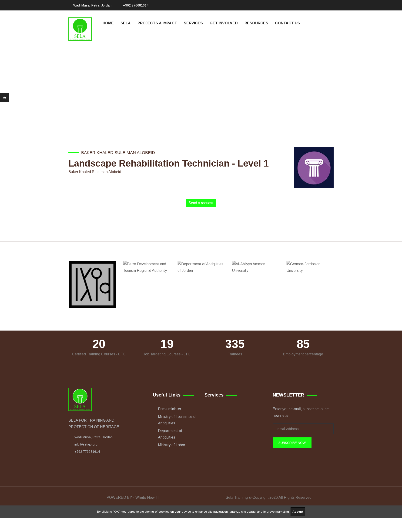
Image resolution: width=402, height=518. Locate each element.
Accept (297, 511)
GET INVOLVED (224, 23)
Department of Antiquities (170, 434)
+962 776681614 (135, 5)
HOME (108, 23)
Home (178, 86)
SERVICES (193, 23)
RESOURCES (256, 23)
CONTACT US (287, 23)
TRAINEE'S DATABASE (208, 86)
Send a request (201, 203)
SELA (126, 23)
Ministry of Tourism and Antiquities (176, 420)
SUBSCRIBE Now (292, 443)
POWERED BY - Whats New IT (133, 497)
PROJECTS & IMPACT (157, 23)
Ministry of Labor (171, 445)
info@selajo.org (85, 444)
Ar (4, 97)
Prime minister (169, 409)
